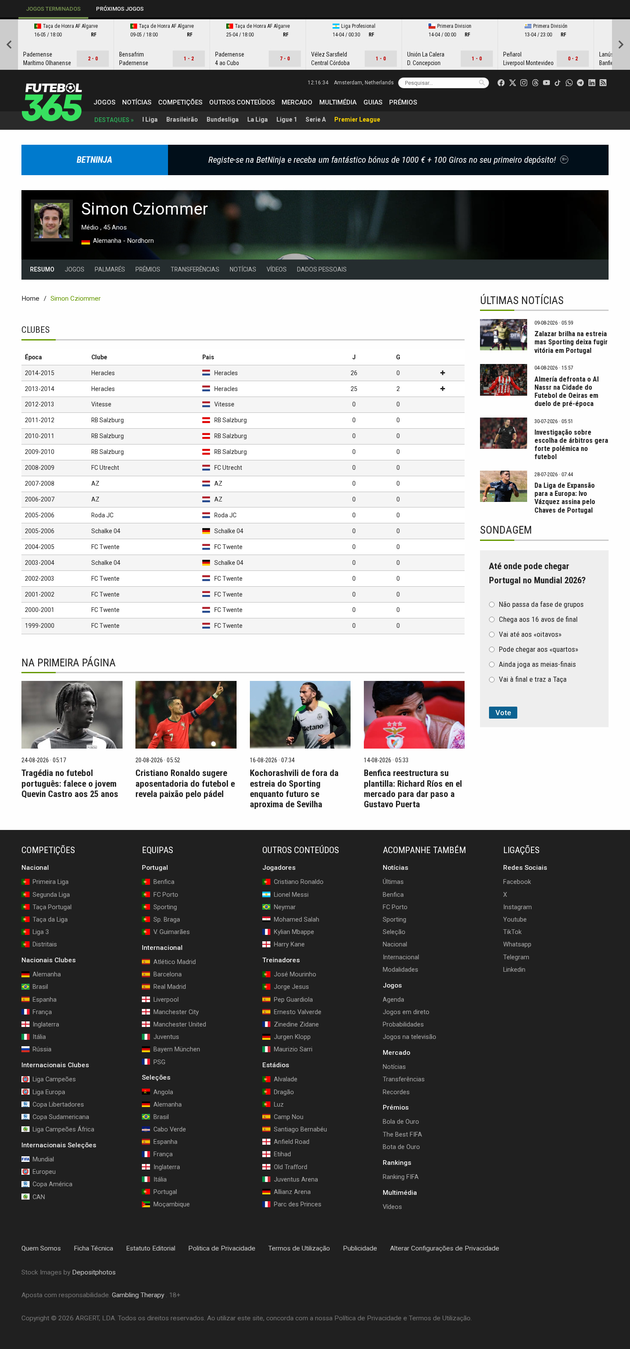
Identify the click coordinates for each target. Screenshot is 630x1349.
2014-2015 (39, 373)
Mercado (297, 102)
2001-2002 (39, 594)
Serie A (316, 119)
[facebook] (501, 82)
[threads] (535, 82)
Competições (180, 102)
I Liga (150, 119)
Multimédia (338, 102)
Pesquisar (482, 82)
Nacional (395, 944)
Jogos (104, 102)
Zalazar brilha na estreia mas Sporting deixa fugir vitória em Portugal (571, 342)
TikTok (512, 932)
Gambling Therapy (138, 1295)
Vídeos (277, 269)
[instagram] (523, 82)
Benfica (393, 894)
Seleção (394, 932)
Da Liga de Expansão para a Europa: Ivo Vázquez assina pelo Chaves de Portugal (564, 497)
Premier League (357, 119)
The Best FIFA (402, 1134)
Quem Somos (41, 1248)
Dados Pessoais (322, 269)
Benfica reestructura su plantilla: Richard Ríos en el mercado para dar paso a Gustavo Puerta (413, 788)
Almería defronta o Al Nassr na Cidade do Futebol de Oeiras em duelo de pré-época (566, 391)
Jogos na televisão (409, 1037)
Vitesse (101, 404)
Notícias (136, 102)
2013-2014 (39, 388)
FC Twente (105, 546)
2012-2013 (39, 404)
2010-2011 (39, 436)
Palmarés (110, 269)
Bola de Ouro (401, 1121)
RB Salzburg (107, 420)
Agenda (393, 999)
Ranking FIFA (401, 1177)
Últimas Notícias (522, 300)
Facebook (517, 882)
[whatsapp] (569, 82)
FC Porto (395, 907)
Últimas (393, 882)
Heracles (103, 373)
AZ (95, 483)
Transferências (195, 269)
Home (30, 298)
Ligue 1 (286, 119)
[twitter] (512, 82)
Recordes (396, 1091)
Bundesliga (223, 119)
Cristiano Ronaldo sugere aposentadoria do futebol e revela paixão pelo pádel (185, 783)
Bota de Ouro (401, 1147)
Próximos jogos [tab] (120, 9)
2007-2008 (39, 483)
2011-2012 (39, 420)
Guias (372, 102)
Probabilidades (403, 1024)
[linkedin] (591, 82)
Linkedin (514, 969)
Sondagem (506, 530)
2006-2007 (39, 499)
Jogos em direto (406, 1012)
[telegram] (580, 82)
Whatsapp (517, 944)
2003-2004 (39, 562)
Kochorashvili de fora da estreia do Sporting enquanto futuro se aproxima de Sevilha (294, 788)
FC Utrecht (105, 467)
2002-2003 (39, 578)
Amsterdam (364, 83)
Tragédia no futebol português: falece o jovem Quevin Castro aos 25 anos (69, 783)
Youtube (515, 919)
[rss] (603, 82)
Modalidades (400, 969)
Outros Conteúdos (242, 102)
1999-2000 (39, 625)
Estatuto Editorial (150, 1248)
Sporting (394, 919)
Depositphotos (94, 1272)
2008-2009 (39, 467)
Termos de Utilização (299, 1248)
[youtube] (546, 82)
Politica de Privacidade (221, 1248)
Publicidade (360, 1248)
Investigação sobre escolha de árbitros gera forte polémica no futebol (571, 444)
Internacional (401, 957)
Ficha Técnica (93, 1248)
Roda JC (102, 515)
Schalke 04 (105, 531)
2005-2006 (39, 515)
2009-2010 (39, 451)
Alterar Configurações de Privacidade (444, 1248)
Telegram (516, 957)
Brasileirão (182, 119)
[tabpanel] (315, 44)
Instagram (517, 907)
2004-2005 (39, 546)
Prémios (403, 102)
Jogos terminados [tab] (53, 9)
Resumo (42, 269)
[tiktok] (557, 82)
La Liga (257, 119)
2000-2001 (39, 609)
